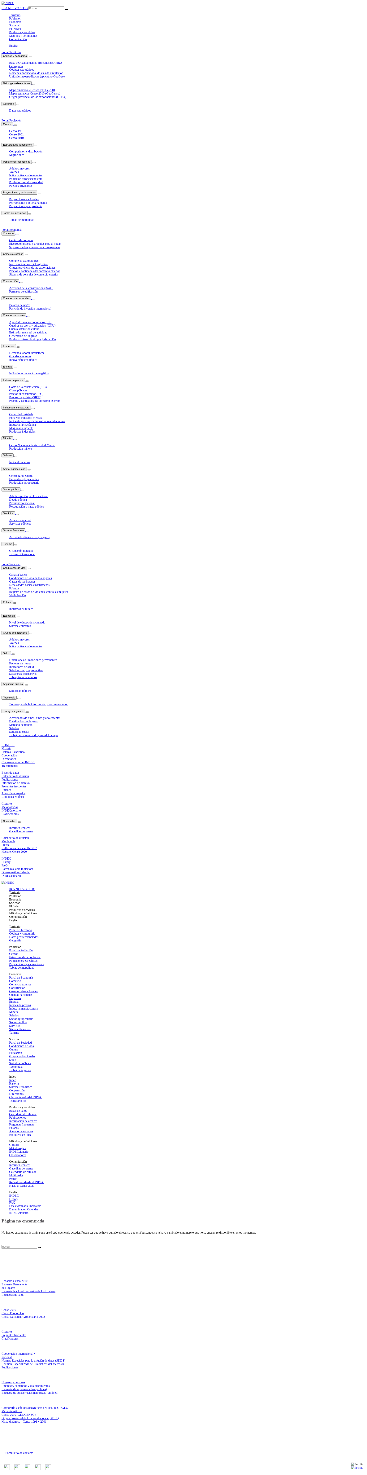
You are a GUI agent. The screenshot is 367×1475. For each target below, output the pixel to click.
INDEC (15, 28)
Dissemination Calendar (23, 1209)
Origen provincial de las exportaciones (32, 267)
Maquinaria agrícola (21, 428)
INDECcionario (18, 1151)
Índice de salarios (19, 462)
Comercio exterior (13, 254)
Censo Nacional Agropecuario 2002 (23, 1316)
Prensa (13, 1178)
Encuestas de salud (13, 1294)
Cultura (7, 602)
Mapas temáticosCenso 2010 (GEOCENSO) (19, 1413)
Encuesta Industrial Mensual (26, 417)
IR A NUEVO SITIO (15, 8)
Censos (7, 124)
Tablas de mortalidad (14, 213)
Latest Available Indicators (25, 1206)
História (14, 1083)
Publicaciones (17, 1117)
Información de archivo (23, 1121)
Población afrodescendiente (25, 178)
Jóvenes (14, 172)
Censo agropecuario (21, 475)
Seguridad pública (13, 684)
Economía (15, 22)
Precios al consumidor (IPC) (26, 393)
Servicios (8, 513)
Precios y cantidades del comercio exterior (34, 271)
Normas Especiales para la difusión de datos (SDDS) (33, 1360)
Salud (6, 653)
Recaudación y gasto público (26, 506)
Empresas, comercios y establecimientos (26, 1385)
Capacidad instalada (21, 414)
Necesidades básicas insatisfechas (29, 585)
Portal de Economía (21, 977)
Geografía (8, 103)
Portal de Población (21, 950)
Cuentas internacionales (16, 298)
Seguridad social (19, 731)
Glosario (14, 1144)
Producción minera (20, 448)
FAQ (12, 1202)
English (13, 45)
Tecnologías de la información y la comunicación (38, 704)
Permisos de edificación (23, 291)
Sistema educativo (20, 625)
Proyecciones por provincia (25, 206)
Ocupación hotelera (21, 550)
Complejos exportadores (23, 260)
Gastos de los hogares (22, 581)
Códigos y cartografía (15, 56)
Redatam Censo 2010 (15, 1281)
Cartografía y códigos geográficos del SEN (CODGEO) (35, 1407)
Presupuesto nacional (22, 503)
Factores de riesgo (20, 663)
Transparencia (17, 1100)
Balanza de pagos (19, 305)
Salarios (7, 455)
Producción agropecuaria (24, 482)
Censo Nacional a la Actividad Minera (32, 445)
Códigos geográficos (21, 69)
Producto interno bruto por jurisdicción (32, 339)
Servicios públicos (20, 523)
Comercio (8, 233)
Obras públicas (18, 390)
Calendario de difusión (23, 1114)
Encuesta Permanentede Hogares (14, 1286)
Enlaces (14, 1127)
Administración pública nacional (28, 496)
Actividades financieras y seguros (29, 537)
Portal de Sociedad (20, 1042)
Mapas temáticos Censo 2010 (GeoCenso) (34, 93)
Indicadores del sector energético (29, 373)
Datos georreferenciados (16, 83)
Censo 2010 (16, 137)
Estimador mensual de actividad (28, 332)
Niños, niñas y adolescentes (25, 175)
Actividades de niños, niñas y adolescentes (34, 718)
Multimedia (16, 1175)
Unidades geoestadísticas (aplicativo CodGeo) (37, 76)
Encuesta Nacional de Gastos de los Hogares (28, 1291)
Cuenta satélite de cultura (24, 329)
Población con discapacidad (26, 182)
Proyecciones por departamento (28, 202)
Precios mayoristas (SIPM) (25, 397)
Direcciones (16, 1093)
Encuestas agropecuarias (24, 479)
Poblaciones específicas (16, 161)
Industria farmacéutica (22, 424)
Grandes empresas (20, 356)
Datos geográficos (20, 110)
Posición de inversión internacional (30, 308)
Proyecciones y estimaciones (19, 192)
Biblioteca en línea (20, 1134)
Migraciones (16, 154)
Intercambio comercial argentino (28, 264)
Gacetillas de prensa (21, 831)
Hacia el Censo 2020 (21, 1185)
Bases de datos (18, 1110)
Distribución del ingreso (23, 721)
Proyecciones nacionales (24, 199)
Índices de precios (13, 380)
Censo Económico (13, 1313)
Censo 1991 (16, 131)
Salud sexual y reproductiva (26, 670)
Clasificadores (17, 1155)
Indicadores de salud (21, 666)
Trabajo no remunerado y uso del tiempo (33, 735)
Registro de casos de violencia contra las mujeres (38, 591)
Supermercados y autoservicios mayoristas (34, 247)
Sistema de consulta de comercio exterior (33, 274)
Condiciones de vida (14, 567)
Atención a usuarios (21, 1131)
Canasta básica (18, 574)
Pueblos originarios (20, 185)
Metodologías (17, 1148)
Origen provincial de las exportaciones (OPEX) (37, 97)
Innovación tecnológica (23, 359)
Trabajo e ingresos (13, 711)
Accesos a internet (20, 520)
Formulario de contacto (19, 1453)
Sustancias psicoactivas (23, 673)
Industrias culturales (21, 608)
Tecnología (9, 697)
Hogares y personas (13, 1382)
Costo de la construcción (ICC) (28, 387)
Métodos (23, 35)
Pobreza (14, 588)
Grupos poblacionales (15, 632)
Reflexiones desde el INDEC (26, 1182)
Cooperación (17, 1090)
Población (15, 18)
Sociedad (14, 25)
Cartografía (16, 66)
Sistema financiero (13, 530)
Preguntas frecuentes (21, 1124)
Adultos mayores (19, 168)
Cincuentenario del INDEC (25, 1097)
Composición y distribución (25, 151)
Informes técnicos (19, 828)
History (13, 1199)
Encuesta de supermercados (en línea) (24, 1389)
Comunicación (18, 39)
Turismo (7, 544)
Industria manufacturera (16, 407)
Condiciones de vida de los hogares (30, 578)
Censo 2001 (16, 134)
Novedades (9, 821)
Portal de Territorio (20, 930)
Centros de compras (21, 240)
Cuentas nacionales (14, 315)
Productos (22, 32)
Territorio (14, 15)
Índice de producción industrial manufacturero (37, 421)
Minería (7, 438)
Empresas (8, 346)
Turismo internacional (22, 554)
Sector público (11, 489)
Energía (7, 366)
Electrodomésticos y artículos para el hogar (35, 243)
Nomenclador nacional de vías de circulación (36, 73)
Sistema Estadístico (20, 1087)
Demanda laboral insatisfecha (27, 352)
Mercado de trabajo (20, 724)
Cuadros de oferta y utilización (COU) (32, 325)
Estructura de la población (17, 144)
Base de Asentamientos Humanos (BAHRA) (36, 62)
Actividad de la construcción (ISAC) (31, 288)
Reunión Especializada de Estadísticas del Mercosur (33, 1364)
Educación (9, 615)
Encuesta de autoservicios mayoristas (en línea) (30, 1392)
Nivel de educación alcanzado (27, 622)
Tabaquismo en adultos (23, 677)
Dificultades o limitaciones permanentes (33, 660)
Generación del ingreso (23, 335)
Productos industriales (22, 431)
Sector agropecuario (14, 469)
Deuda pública (18, 499)
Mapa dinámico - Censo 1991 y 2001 (24, 1421)
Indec (12, 1080)
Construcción (10, 281)
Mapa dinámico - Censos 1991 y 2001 (32, 90)
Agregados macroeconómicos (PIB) (30, 322)
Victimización (17, 595)
